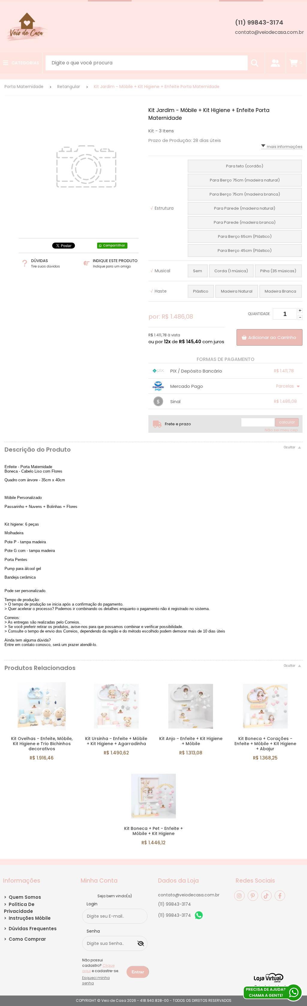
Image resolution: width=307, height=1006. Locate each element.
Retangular (68, 87)
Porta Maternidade (23, 87)
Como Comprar (25, 939)
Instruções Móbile (27, 918)
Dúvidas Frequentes (30, 928)
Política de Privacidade (19, 907)
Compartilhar (114, 245)
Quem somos (22, 897)
